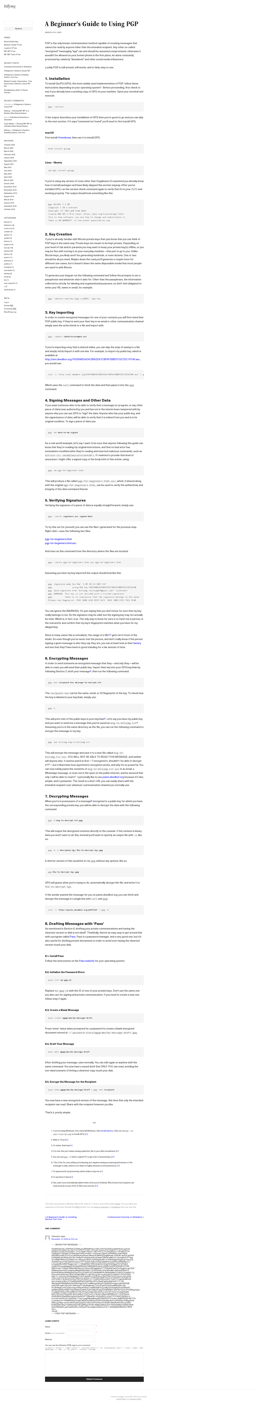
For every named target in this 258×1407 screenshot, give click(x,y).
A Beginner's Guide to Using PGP (17, 71)
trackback (115, 1207)
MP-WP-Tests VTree (12, 55)
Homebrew (64, 138)
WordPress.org (10, 312)
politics (7, 264)
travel (6, 277)
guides (6, 238)
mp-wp (7, 248)
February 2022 (9, 154)
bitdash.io (8, 225)
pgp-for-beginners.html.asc (60, 543)
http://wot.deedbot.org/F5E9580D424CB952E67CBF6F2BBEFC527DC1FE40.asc (92, 359)
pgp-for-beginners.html (58, 539)
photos (7, 254)
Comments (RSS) (135, 1399)
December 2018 (10, 206)
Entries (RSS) (121, 1399)
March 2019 (8, 200)
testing (6, 274)
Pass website (86, 961)
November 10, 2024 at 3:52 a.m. (64, 1239)
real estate (8, 270)
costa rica (8, 228)
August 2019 (9, 196)
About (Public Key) (11, 42)
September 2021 (10, 161)
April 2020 (8, 177)
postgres (7, 267)
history (6, 241)
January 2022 (9, 158)
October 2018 (9, 209)
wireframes (8, 290)
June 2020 (8, 171)
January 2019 (9, 203)
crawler (7, 232)
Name (47, 1327)
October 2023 (9, 145)
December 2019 (10, 187)
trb (5, 280)
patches (7, 251)
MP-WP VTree (9, 51)
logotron (7, 245)
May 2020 (8, 174)
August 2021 (9, 164)
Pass (73, 937)
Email (54, 1333)
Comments (10, 309)
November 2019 (10, 190)
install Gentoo (107, 1131)
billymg (10, 6)
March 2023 (8, 148)
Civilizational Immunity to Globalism (18, 67)
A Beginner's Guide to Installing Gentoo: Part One (61, 1218)
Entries (8, 306)
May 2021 (8, 167)
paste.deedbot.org (113, 777)
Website (48, 1340)
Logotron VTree (10, 48)
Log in (6, 302)
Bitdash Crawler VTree (13, 45)
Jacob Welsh (9, 124)
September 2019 (10, 193)
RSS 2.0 (78, 1207)
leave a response (101, 1207)
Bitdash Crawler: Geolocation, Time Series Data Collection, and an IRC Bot (18, 84)
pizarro (7, 257)
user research (9, 283)
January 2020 (9, 184)
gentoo (7, 235)
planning (7, 261)
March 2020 (8, 180)
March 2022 (8, 151)
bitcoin (6, 222)
